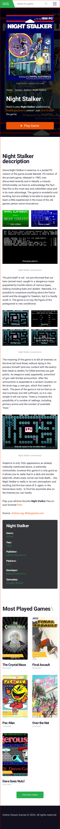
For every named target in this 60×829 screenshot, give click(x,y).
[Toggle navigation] (54, 3)
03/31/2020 (6, 785)
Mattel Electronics (16, 110)
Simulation (38, 653)
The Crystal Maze (14, 665)
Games (18, 90)
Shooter (19, 582)
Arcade (10, 582)
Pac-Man (8, 723)
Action (27, 90)
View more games (30, 795)
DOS (8, 564)
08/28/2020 (36, 668)
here (19, 504)
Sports (37, 656)
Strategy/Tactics (11, 656)
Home (9, 90)
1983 (9, 545)
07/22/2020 (36, 726)
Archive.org (17, 513)
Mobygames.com (34, 513)
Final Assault (41, 665)
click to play (47, 110)
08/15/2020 (6, 668)
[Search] (46, 4)
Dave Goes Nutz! (13, 781)
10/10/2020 (6, 726)
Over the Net (40, 723)
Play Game (31, 126)
